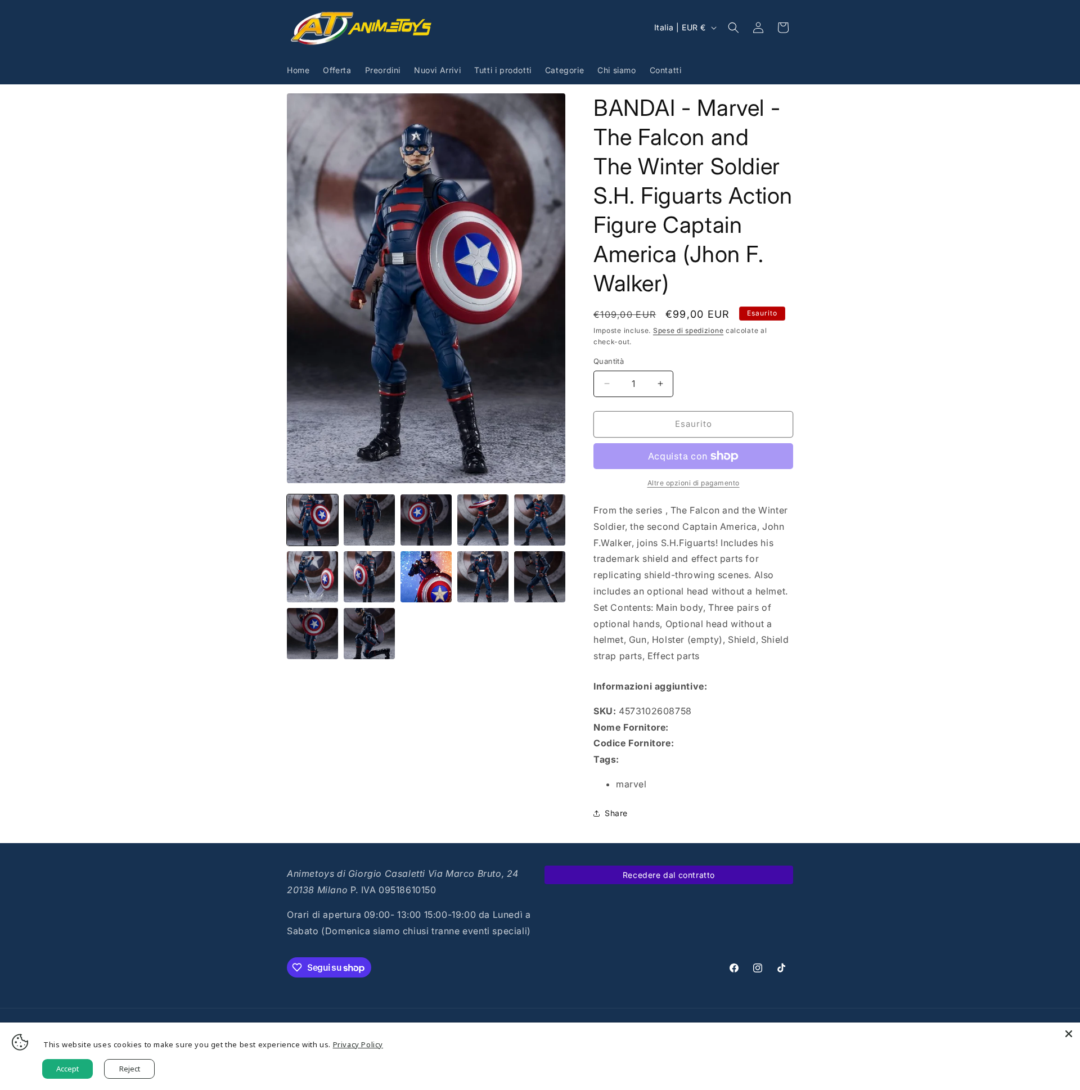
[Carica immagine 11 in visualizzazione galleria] (312, 633)
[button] (733, 27)
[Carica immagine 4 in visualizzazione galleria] (482, 520)
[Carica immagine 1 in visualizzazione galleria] (312, 520)
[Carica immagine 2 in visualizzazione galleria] (369, 520)
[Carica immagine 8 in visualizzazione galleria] (426, 576)
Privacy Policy (358, 1044)
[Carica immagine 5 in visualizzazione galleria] (539, 520)
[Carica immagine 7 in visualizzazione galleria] (369, 576)
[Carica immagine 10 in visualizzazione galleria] (539, 576)
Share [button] (616, 813)
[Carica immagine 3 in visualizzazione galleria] (426, 520)
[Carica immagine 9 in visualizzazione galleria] (482, 576)
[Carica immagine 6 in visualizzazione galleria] (312, 576)
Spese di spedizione (688, 330)
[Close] (1068, 1033)
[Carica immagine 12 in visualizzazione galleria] (369, 633)
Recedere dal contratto (669, 875)
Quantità (608, 361)
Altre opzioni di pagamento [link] (693, 483)
